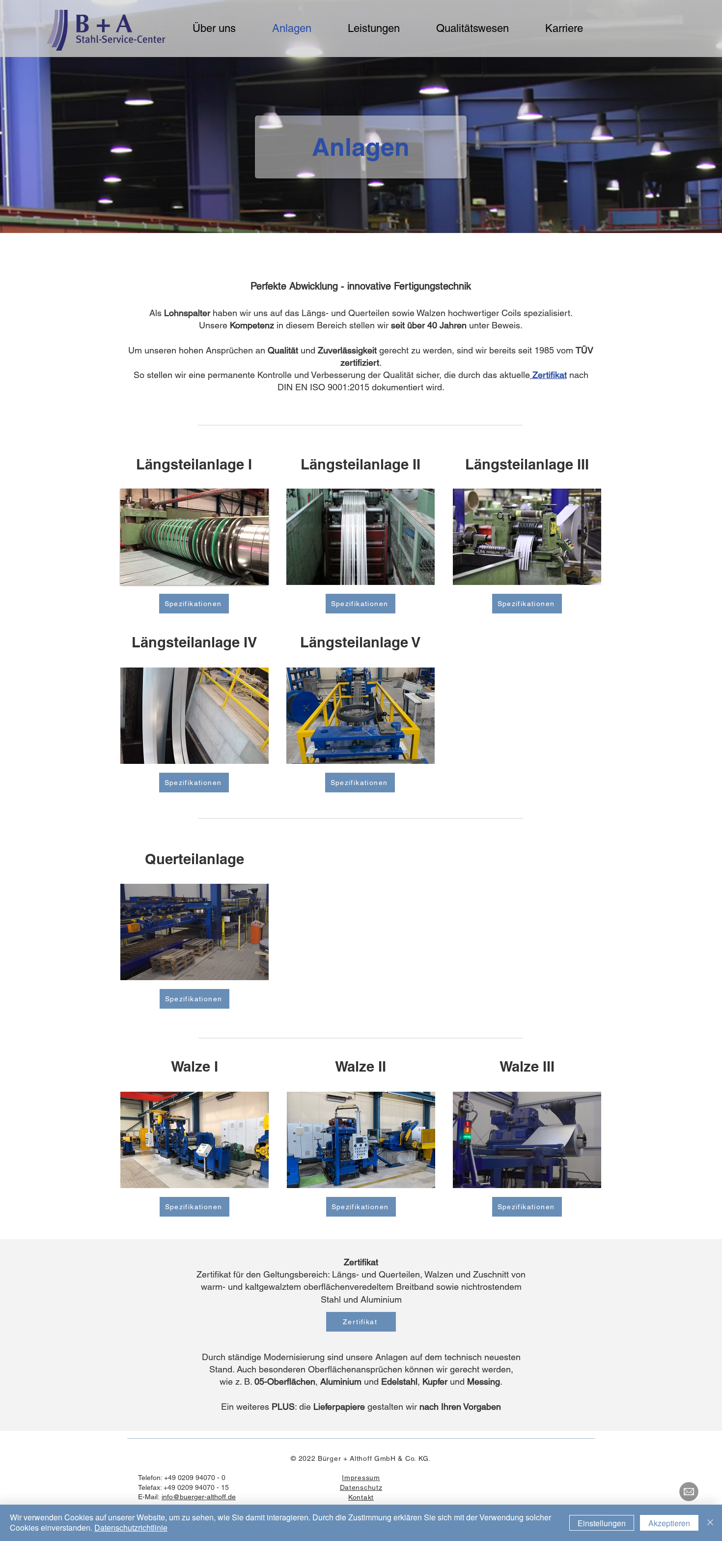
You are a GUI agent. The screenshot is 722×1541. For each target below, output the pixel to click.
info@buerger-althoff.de (199, 1497)
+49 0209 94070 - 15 (196, 1487)
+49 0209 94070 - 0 (194, 1478)
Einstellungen (602, 1523)
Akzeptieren (669, 1523)
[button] (194, 537)
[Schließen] (710, 1522)
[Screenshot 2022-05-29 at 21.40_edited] (688, 1491)
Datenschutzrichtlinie (130, 1527)
